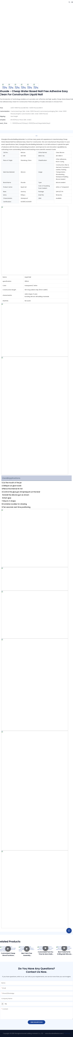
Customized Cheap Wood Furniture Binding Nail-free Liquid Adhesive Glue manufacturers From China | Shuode (8, 954)
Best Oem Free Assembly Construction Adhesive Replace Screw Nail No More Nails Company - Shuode (27, 954)
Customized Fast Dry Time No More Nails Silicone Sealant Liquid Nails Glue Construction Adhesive (45, 953)
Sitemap (67, 1033)
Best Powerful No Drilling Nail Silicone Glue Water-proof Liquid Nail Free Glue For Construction (64, 953)
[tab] (36, 135)
